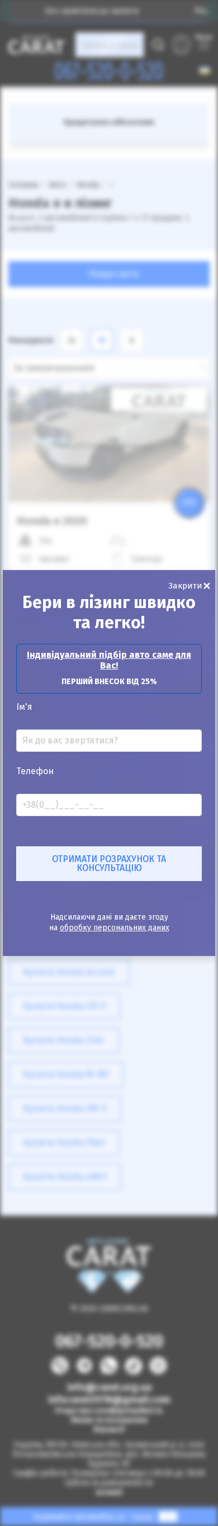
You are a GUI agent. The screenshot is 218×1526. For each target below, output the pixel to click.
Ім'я (24, 707)
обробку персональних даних (114, 927)
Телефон (35, 771)
